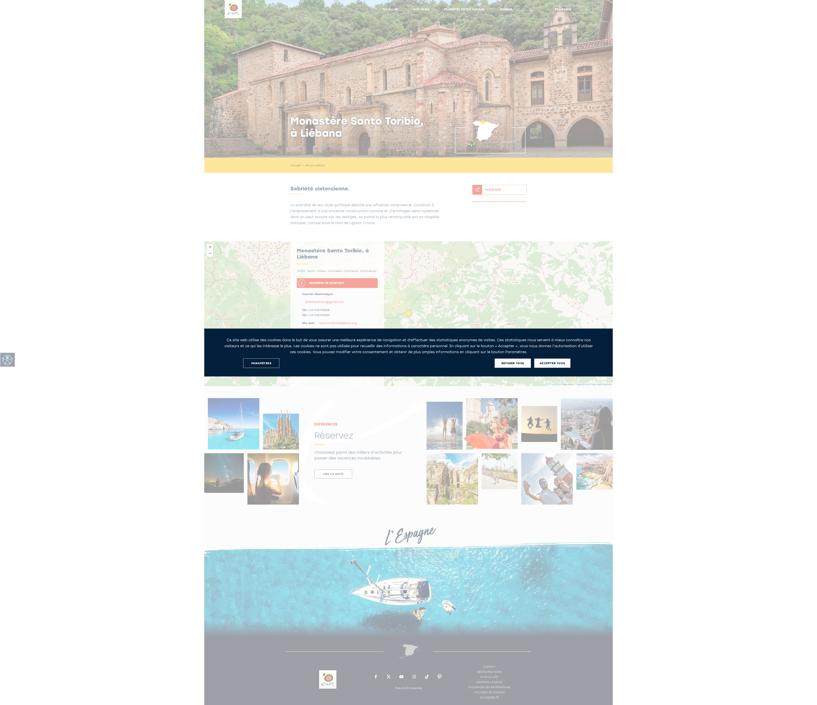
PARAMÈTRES (261, 363)
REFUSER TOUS (512, 363)
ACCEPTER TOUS (552, 363)
